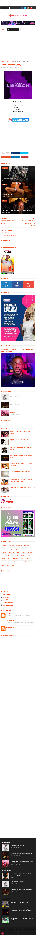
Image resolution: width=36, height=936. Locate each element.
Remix (10, 562)
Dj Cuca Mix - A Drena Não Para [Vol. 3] (22, 487)
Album (3, 549)
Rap (13, 61)
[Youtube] (34, 7)
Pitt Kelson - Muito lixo (9, 178)
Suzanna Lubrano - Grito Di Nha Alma (20, 403)
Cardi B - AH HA (7, 194)
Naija (9, 558)
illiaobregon (10, 614)
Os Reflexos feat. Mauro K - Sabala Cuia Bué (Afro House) (21, 480)
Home (2, 30)
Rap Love (4, 562)
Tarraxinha (28, 562)
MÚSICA (8, 61)
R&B (27, 558)
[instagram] (28, 8)
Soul (22, 562)
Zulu (12, 565)
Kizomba (8, 555)
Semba (16, 562)
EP (22, 549)
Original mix (15, 558)
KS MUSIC (6, 597)
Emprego (4, 552)
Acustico (4, 545)
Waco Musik (6, 595)
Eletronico (27, 549)
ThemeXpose (10, 929)
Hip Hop (30, 552)
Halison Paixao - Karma (16, 395)
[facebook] (22, 8)
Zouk (7, 565)
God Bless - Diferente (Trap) (20, 902)
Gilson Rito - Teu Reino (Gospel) (20, 471)
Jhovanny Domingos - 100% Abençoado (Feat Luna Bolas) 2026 (18, 351)
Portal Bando (7, 600)
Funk (18, 552)
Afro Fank (11, 545)
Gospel (23, 552)
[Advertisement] (18, 47)
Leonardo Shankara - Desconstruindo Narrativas (17, 210)
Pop (22, 558)
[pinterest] (31, 8)
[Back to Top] (18, 932)
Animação (10, 549)
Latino (28, 555)
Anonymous (10, 620)
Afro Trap (5, 168)
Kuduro (22, 555)
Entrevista (11, 552)
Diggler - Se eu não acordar (19, 440)
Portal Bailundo (8, 605)
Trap (3, 565)
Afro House (19, 545)
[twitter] (25, 8)
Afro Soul (26, 545)
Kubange (16, 555)
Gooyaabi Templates (29, 929)
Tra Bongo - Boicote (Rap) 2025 (21, 910)
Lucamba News (8, 602)
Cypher (17, 549)
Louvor (3, 558)
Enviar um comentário (10, 235)
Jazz (3, 555)
